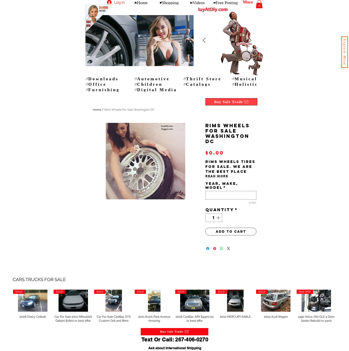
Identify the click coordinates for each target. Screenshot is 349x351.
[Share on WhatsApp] (221, 248)
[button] (344, 52)
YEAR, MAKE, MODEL (221, 186)
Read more (216, 176)
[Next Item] (204, 40)
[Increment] (218, 218)
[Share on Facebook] (208, 248)
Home (97, 109)
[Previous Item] (250, 40)
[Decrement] (209, 218)
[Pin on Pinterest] (214, 248)
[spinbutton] (213, 218)
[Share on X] (228, 248)
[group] (174, 306)
